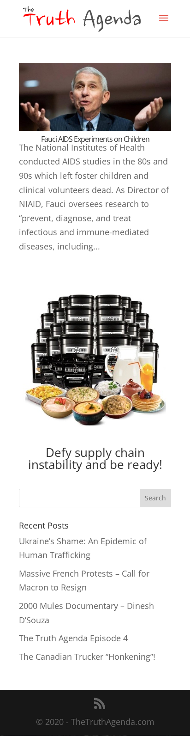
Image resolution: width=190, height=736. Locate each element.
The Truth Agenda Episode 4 (73, 638)
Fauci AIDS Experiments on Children (95, 139)
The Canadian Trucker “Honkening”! (87, 656)
